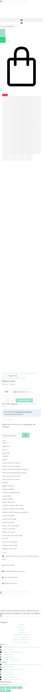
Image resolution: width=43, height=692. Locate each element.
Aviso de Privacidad (10, 577)
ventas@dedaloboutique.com (14, 571)
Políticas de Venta (10, 583)
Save (5, 95)
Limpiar (30, 392)
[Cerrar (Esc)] (19, 687)
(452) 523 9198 (9, 565)
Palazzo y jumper (20, 378)
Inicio (4, 373)
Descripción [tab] (8, 420)
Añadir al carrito (24, 400)
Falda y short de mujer (23, 373)
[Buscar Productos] (10, 26)
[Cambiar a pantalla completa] (8, 687)
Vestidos (10, 373)
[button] (21, 20)
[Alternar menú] (21, 23)
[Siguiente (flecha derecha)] (8, 690)
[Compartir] (14, 687)
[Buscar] (25, 435)
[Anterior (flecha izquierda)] (2, 690)
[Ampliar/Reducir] (2, 687)
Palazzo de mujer (8, 378)
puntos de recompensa (23, 412)
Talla (6, 392)
